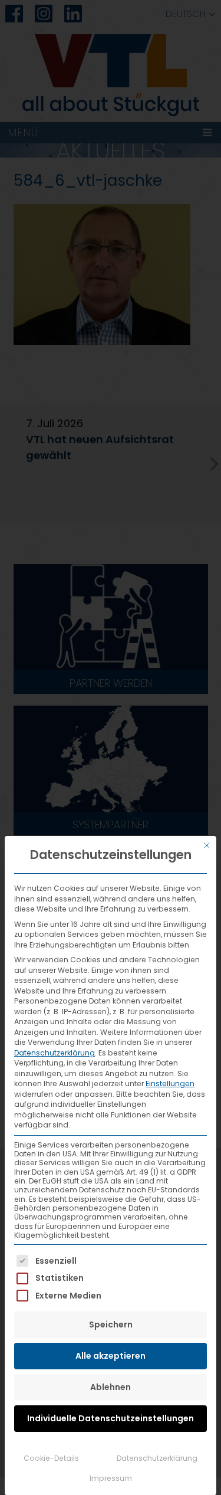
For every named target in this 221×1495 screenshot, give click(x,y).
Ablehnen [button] (110, 1387)
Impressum (111, 1478)
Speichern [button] (111, 1324)
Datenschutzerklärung (54, 1053)
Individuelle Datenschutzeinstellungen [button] (110, 1418)
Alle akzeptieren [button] (110, 1356)
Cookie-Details (51, 1458)
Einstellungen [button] (170, 1083)
